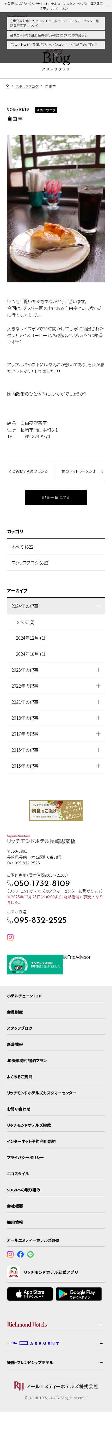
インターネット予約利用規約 (31, 1141)
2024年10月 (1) (30, 654)
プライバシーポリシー (25, 1157)
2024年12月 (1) (30, 637)
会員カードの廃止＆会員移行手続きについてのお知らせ (48, 35)
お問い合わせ (18, 1109)
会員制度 (15, 1012)
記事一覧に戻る (56, 497)
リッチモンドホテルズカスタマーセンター (41, 1092)
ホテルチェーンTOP (24, 995)
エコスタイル (18, 1173)
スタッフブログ (19, 1028)
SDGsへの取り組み (23, 1189)
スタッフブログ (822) (30, 562)
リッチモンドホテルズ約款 (29, 1125)
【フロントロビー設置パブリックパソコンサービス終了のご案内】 (53, 44)
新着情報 (15, 1044)
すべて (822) (23, 546)
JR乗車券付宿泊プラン (27, 1060)
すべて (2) (25, 622)
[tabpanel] (56, 810)
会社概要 (15, 1206)
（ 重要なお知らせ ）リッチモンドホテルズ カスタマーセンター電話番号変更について (54, 23)
